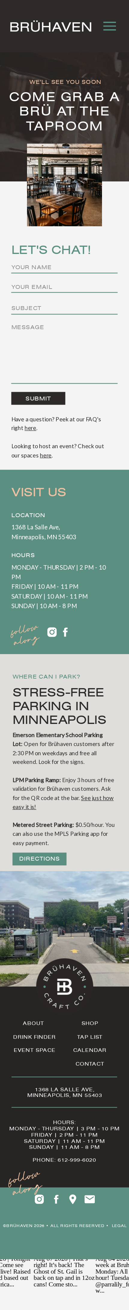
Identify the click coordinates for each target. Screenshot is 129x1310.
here (30, 428)
